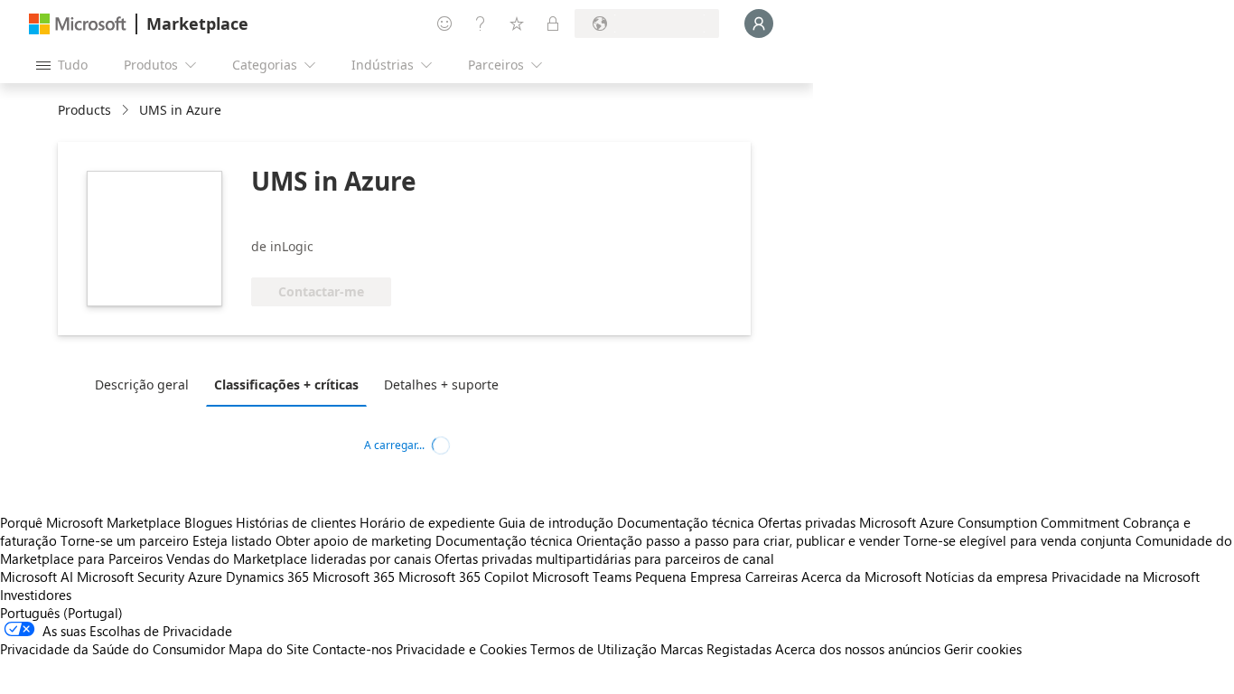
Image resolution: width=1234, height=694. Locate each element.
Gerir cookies (983, 649)
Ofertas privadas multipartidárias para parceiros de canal (604, 558)
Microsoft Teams (581, 576)
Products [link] (84, 109)
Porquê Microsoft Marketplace (90, 522)
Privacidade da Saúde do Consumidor (112, 649)
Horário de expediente (427, 522)
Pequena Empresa (688, 576)
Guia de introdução (556, 522)
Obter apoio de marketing (354, 540)
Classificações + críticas (286, 384)
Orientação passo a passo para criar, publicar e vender (738, 540)
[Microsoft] (77, 24)
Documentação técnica (685, 522)
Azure (205, 576)
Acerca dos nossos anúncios (857, 649)
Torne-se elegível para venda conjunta (1017, 540)
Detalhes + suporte (441, 384)
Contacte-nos (352, 649)
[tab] (146, 384)
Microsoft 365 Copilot (463, 576)
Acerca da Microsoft (861, 576)
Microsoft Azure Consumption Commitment (991, 522)
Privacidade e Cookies (461, 649)
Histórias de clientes (296, 522)
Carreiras (771, 576)
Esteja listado (232, 540)
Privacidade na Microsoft (1126, 576)
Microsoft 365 (354, 576)
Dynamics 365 (267, 576)
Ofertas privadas (806, 522)
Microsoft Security (130, 576)
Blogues (208, 522)
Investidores (35, 595)
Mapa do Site (269, 649)
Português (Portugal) (61, 613)
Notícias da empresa (986, 576)
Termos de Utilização (593, 649)
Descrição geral (142, 384)
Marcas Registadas (715, 649)
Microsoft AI (36, 576)
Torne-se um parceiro (125, 540)
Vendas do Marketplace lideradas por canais (298, 558)
